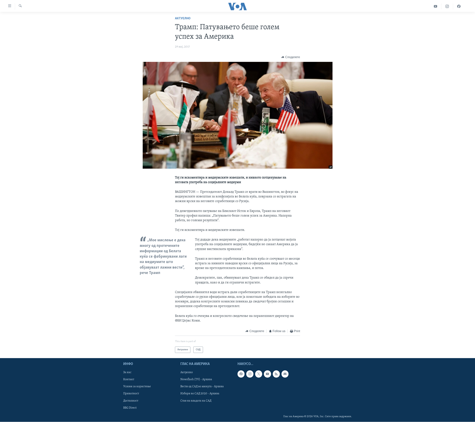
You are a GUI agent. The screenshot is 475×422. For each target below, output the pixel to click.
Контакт (128, 379)
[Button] (290, 57)
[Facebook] (459, 6)
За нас (127, 372)
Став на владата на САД (195, 400)
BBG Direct (130, 407)
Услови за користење (137, 386)
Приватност (131, 393)
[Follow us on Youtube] (267, 374)
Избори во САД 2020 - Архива (199, 393)
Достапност (130, 400)
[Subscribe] (285, 374)
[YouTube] (435, 6)
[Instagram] (447, 6)
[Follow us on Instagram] (249, 374)
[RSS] (276, 374)
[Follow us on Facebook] (241, 374)
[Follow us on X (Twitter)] (258, 374)
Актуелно (183, 18)
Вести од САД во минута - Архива (202, 386)
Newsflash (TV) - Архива (196, 379)
